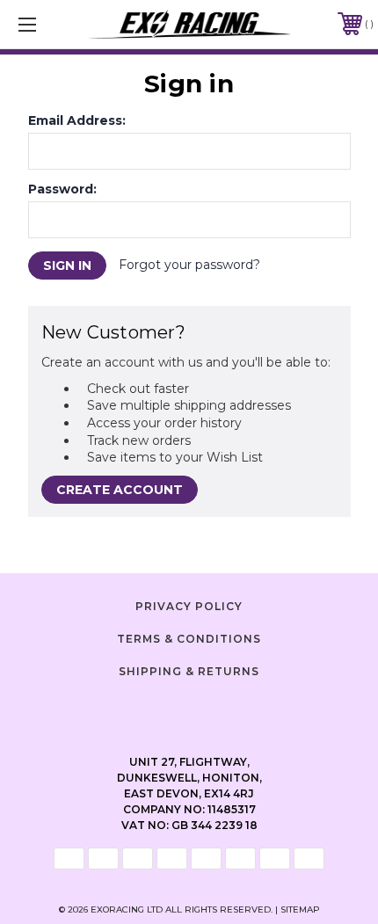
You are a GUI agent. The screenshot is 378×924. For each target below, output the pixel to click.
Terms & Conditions (189, 638)
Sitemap (300, 909)
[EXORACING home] (189, 24)
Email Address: (77, 120)
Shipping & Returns (189, 671)
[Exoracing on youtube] (233, 709)
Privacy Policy (189, 606)
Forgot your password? (189, 265)
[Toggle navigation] (52, 24)
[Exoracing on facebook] (145, 709)
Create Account (119, 490)
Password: (62, 189)
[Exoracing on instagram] (189, 709)
